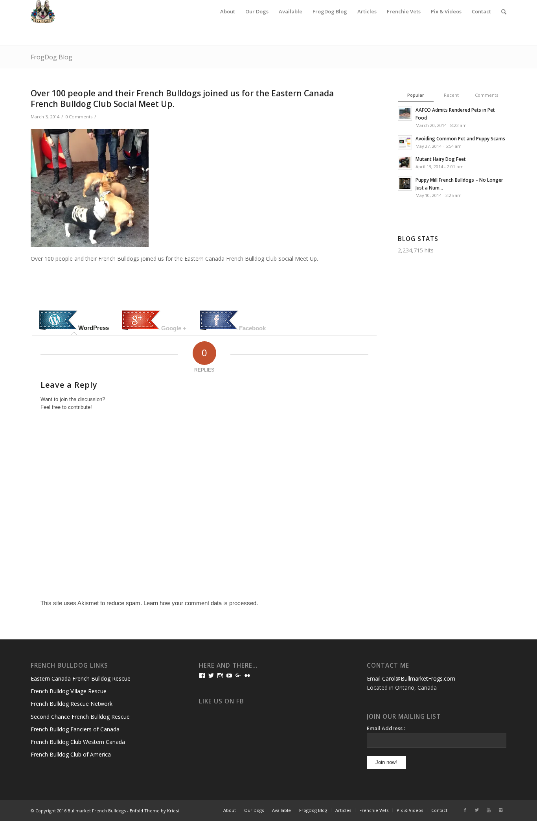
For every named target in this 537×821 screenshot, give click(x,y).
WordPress (93, 327)
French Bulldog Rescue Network (71, 703)
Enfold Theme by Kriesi (154, 811)
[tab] (74, 321)
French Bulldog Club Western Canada (78, 742)
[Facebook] (465, 810)
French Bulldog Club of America (71, 754)
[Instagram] (500, 810)
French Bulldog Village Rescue (69, 691)
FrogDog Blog (51, 57)
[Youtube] (489, 810)
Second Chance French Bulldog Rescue (80, 716)
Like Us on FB (221, 701)
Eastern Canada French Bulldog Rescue (81, 678)
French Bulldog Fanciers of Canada (75, 729)
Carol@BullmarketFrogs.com (418, 678)
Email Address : (386, 728)
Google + (173, 328)
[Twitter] (477, 810)
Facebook (252, 328)
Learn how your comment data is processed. (200, 603)
